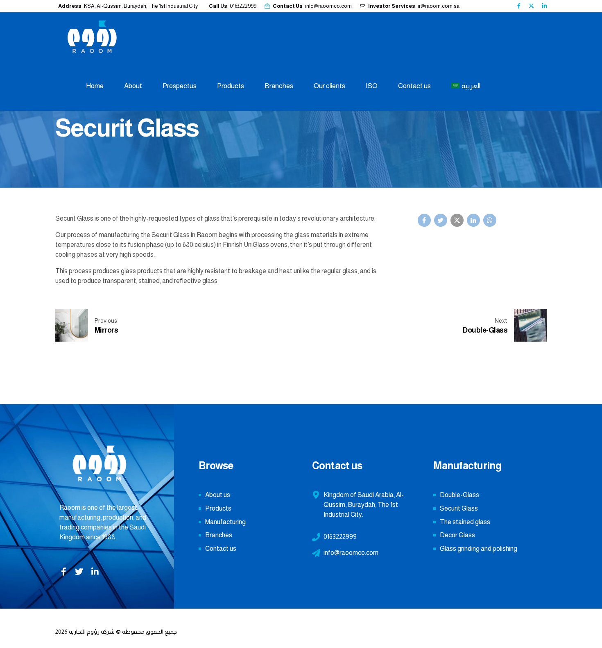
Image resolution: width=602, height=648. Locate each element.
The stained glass (465, 521)
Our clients (329, 86)
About (133, 86)
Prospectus (180, 86)
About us (217, 494)
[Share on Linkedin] (473, 220)
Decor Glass (457, 535)
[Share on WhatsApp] (489, 220)
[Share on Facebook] (424, 220)
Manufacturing (225, 521)
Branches (279, 86)
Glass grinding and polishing (478, 548)
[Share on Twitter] (440, 220)
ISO (372, 86)
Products (230, 86)
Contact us (414, 86)
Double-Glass (459, 494)
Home (95, 86)
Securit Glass (459, 508)
